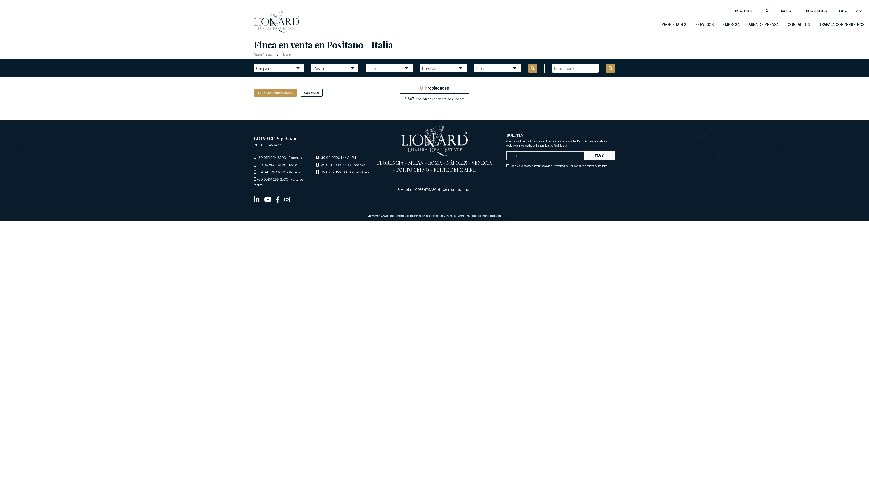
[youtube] (267, 199)
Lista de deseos (816, 10)
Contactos (799, 24)
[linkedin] (257, 199)
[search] (767, 10)
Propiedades (673, 24)
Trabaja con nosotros (841, 24)
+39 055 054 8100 (271, 157)
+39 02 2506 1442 (334, 157)
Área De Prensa (764, 24)
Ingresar (787, 10)
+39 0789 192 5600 (335, 172)
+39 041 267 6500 (271, 172)
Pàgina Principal (264, 54)
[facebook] (278, 199)
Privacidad (405, 189)
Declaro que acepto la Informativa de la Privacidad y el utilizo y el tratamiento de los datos (559, 166)
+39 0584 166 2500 (272, 179)
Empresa (731, 24)
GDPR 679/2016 (428, 189)
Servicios (704, 24)
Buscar (286, 54)
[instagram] (287, 199)
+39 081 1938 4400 (335, 165)
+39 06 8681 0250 (271, 165)
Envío (599, 156)
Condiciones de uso (457, 189)
